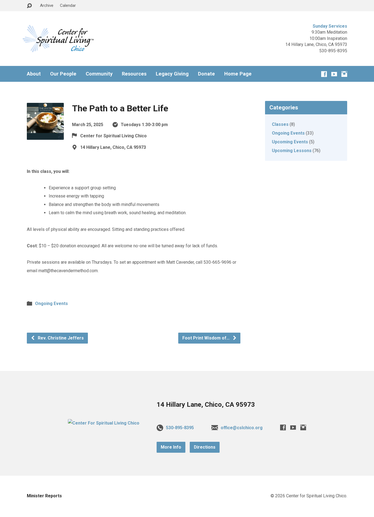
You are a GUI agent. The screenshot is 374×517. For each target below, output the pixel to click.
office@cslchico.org (242, 427)
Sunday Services (330, 26)
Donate (206, 73)
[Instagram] (344, 74)
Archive (46, 5)
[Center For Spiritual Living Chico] (103, 423)
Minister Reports (44, 495)
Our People (63, 73)
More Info (171, 447)
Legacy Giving (172, 73)
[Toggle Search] (29, 5)
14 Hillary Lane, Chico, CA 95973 (206, 404)
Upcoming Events (290, 141)
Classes (280, 124)
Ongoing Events (51, 303)
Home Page (238, 73)
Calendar (68, 5)
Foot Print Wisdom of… (206, 338)
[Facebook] (324, 74)
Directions (204, 447)
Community (99, 73)
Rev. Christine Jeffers (60, 338)
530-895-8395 (180, 427)
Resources (134, 73)
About (34, 73)
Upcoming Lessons (292, 150)
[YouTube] (334, 74)
